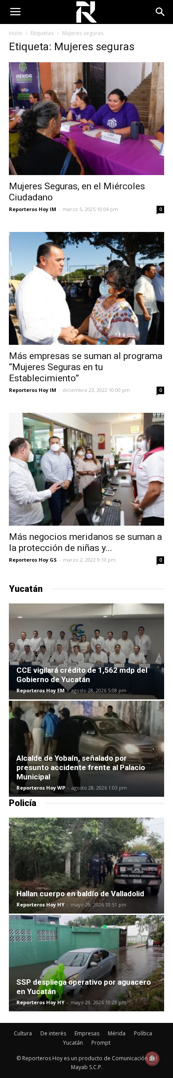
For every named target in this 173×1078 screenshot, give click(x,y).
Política (143, 1033)
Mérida (117, 1033)
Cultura (23, 1033)
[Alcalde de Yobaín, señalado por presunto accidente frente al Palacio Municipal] (86, 749)
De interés (53, 1033)
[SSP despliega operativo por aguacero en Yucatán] (86, 963)
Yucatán (73, 1042)
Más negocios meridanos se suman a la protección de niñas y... (85, 542)
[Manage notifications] (152, 1058)
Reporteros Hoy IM (32, 209)
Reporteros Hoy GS (33, 559)
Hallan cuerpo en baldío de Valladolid (80, 893)
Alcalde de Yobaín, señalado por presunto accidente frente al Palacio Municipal (80, 767)
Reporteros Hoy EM (40, 690)
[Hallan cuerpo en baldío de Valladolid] (86, 866)
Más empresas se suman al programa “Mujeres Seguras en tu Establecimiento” (85, 367)
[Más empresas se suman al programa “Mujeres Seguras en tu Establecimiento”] (86, 288)
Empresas (87, 1033)
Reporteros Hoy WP (40, 787)
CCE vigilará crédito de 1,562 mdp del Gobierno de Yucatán (81, 675)
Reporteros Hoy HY (40, 904)
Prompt (100, 1042)
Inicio (15, 33)
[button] (160, 12)
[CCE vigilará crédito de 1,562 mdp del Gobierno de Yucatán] (86, 651)
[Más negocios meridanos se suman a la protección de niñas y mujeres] (86, 469)
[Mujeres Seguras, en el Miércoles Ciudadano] (86, 118)
